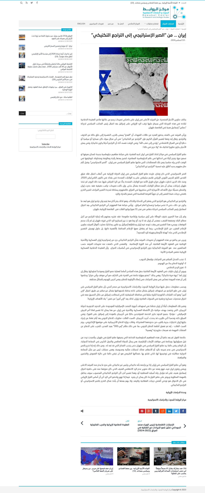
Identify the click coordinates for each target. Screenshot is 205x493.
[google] (149, 411)
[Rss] (26, 2)
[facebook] (183, 411)
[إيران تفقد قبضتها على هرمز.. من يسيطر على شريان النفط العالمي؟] (97, 456)
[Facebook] (36, 2)
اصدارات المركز (175, 29)
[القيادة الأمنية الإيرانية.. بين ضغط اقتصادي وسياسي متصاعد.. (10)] (133, 456)
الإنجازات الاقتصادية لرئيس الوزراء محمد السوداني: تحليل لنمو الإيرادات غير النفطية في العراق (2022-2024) (159, 426)
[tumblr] (156, 411)
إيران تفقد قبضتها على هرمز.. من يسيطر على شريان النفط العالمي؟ (98, 469)
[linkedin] (169, 411)
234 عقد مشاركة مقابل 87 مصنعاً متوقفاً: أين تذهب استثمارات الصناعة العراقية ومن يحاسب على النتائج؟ (170, 471)
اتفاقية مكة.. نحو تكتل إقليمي (61, 97)
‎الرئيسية (184, 29)
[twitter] (176, 411)
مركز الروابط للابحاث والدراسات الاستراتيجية (45, 147)
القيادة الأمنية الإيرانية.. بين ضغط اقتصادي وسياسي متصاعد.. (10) (154, 3)
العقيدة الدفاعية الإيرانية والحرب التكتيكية (109, 423)
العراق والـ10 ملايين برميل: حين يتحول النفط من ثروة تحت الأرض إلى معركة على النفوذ (52, 37)
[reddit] (162, 411)
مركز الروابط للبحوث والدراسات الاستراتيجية (156, 490)
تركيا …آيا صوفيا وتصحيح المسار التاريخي (58, 46)
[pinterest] (142, 411)
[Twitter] (31, 2)
